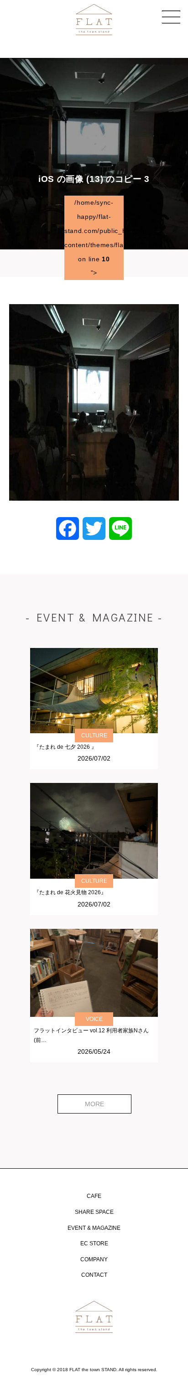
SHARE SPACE (94, 1212)
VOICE (94, 1019)
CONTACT (94, 1275)
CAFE (94, 1196)
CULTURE (94, 735)
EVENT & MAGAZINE (94, 1228)
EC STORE (94, 1243)
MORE (94, 1104)
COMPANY (94, 1259)
